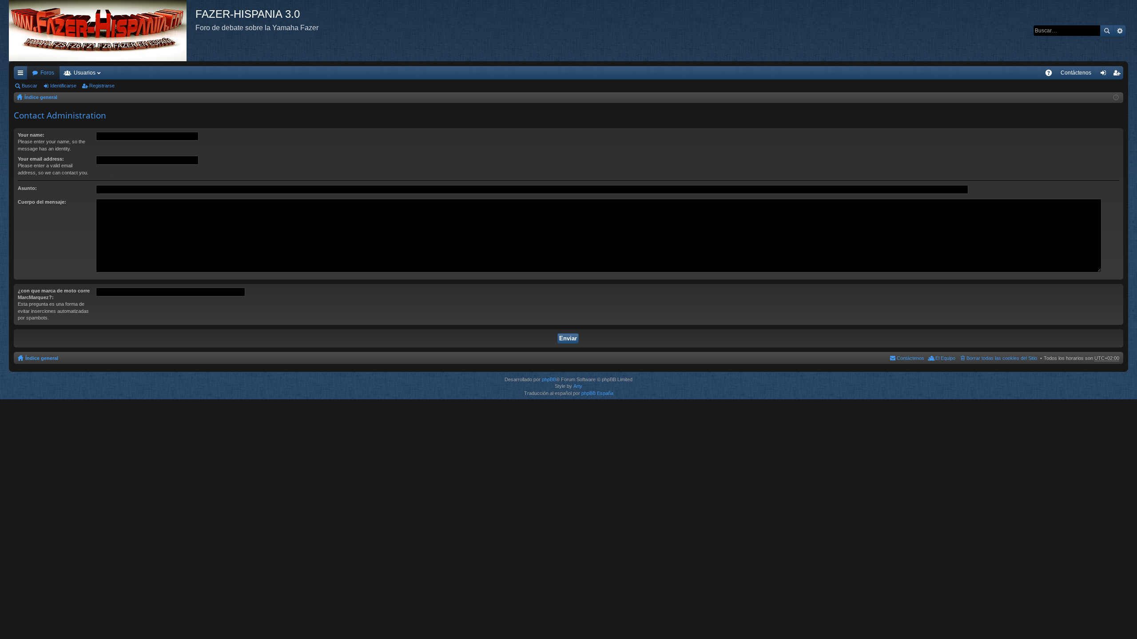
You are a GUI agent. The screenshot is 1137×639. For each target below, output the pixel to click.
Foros (47, 73)
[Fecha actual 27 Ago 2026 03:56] (1116, 97)
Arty (577, 386)
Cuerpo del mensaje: (42, 202)
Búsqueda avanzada (1119, 30)
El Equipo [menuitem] (945, 358)
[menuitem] (1076, 72)
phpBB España (597, 393)
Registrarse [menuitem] (1118, 74)
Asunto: (27, 188)
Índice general (40, 97)
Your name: (31, 135)
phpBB (549, 379)
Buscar (1106, 30)
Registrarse (102, 85)
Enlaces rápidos (22, 74)
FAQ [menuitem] (1051, 74)
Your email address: (41, 159)
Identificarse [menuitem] (1105, 74)
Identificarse (63, 85)
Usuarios (84, 73)
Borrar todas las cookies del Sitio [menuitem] (1001, 358)
